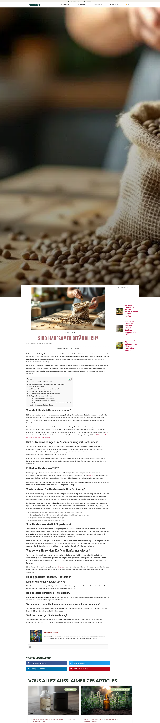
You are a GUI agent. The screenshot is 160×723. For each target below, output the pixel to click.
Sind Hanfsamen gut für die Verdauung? (43, 405)
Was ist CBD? (96, 4)
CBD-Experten (114, 4)
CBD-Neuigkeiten (68, 332)
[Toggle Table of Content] (69, 379)
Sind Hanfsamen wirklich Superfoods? (40, 391)
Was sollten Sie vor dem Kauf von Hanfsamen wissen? (45, 394)
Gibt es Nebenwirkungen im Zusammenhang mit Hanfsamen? (47, 384)
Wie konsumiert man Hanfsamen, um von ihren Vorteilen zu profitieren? (51, 403)
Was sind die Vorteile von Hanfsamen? (40, 382)
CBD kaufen (81, 4)
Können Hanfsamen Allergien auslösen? (43, 398)
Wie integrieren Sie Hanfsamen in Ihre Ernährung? (44, 389)
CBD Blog (28, 343)
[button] (46, 663)
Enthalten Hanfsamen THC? (37, 386)
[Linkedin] (30, 647)
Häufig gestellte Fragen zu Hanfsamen (40, 396)
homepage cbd (65, 4)
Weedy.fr (90, 475)
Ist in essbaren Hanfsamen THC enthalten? (43, 400)
